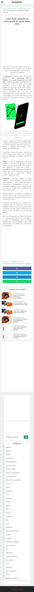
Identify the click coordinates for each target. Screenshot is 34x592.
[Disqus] (17, 366)
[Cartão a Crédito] (17, 2)
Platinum (21, 263)
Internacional (7, 263)
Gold (21, 261)
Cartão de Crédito (12, 9)
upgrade (28, 263)
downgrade (15, 261)
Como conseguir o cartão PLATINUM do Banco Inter (20, 303)
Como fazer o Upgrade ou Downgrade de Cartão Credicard (20, 336)
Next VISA (15, 263)
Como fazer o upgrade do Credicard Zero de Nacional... (20, 328)
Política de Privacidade (17, 589)
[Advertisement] (17, 44)
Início (4, 9)
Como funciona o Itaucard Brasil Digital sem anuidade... (20, 320)
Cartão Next (6, 261)
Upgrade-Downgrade (24, 9)
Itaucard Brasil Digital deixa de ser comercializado (19, 296)
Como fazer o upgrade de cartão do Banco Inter (20, 311)
